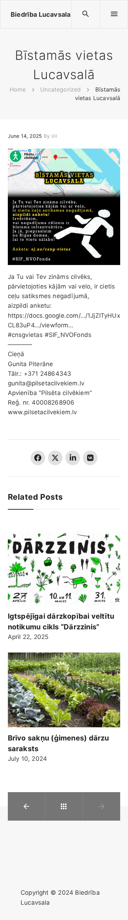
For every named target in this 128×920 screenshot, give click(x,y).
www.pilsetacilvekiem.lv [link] (42, 412)
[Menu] (114, 14)
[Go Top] (115, 904)
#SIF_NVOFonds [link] (68, 334)
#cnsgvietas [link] (25, 334)
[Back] (63, 806)
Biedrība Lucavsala (40, 14)
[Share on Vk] (90, 458)
